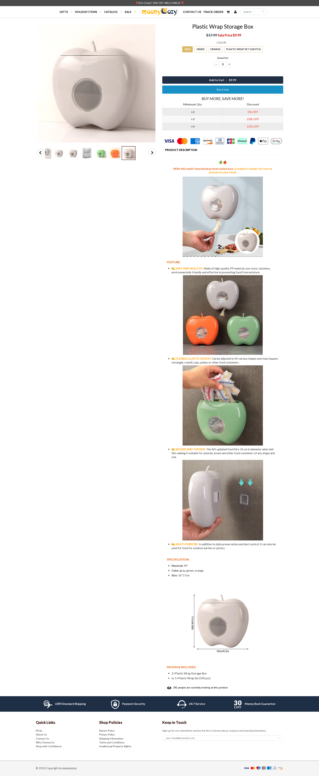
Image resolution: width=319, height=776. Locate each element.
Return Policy (107, 730)
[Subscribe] (278, 738)
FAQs (39, 730)
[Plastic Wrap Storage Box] (96, 83)
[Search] (263, 11)
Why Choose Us (45, 742)
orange (215, 49)
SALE (128, 11)
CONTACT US (192, 11)
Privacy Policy (107, 734)
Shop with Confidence (48, 746)
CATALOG (111, 11)
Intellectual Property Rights (115, 746)
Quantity (222, 57)
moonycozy (70, 768)
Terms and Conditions (112, 742)
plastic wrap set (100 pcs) (243, 49)
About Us (41, 734)
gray (187, 49)
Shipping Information (111, 738)
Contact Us (42, 738)
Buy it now (223, 89)
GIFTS (63, 11)
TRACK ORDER (213, 11)
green (200, 49)
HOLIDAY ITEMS (86, 11)
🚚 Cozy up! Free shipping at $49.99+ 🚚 (159, 2)
